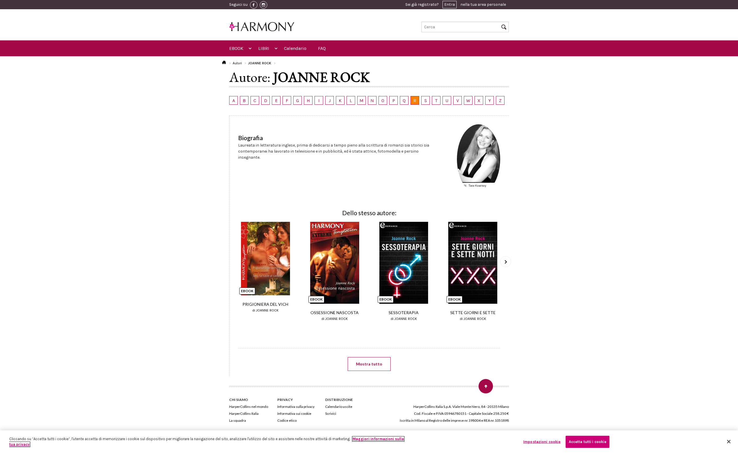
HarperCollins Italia (244, 413)
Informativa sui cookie (294, 413)
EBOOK (236, 48)
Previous (232, 261)
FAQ (322, 48)
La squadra (237, 420)
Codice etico (287, 420)
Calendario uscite (338, 406)
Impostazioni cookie (541, 442)
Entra (449, 4)
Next (505, 261)
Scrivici (330, 413)
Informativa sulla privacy (296, 406)
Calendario (295, 48)
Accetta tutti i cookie (588, 442)
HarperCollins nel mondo (248, 406)
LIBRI (263, 48)
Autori (237, 63)
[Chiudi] (728, 441)
